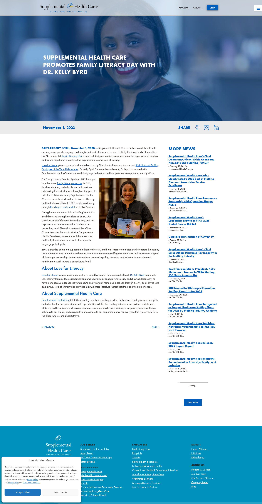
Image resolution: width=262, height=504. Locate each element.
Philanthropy (197, 457)
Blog (193, 486)
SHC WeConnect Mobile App (96, 457)
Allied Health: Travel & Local (93, 475)
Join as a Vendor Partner (144, 487)
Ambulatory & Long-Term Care (94, 491)
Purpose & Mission (200, 469)
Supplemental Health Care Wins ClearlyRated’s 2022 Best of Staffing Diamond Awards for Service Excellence (191, 180)
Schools (84, 483)
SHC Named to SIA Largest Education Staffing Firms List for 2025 (191, 289)
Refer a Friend (87, 461)
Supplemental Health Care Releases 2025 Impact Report (190, 344)
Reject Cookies (60, 492)
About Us (197, 7)
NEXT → (155, 326)
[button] (193, 402)
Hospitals (137, 453)
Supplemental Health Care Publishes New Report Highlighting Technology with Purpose (191, 327)
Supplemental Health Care (56, 300)
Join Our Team (198, 474)
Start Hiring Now (141, 449)
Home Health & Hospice (91, 479)
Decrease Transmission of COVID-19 (191, 236)
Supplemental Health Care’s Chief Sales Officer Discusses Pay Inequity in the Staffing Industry (192, 253)
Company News (199, 482)
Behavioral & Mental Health (93, 495)
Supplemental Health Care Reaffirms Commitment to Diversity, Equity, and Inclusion (192, 362)
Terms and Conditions (31, 482)
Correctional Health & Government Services (101, 487)
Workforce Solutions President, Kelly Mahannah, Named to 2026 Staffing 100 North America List (191, 272)
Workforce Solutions (142, 478)
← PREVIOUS (48, 326)
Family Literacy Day (72, 156)
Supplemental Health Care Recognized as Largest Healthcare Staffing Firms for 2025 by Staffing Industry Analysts (192, 307)
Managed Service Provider (146, 483)
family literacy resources (69, 183)
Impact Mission (199, 449)
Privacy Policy (32, 479)
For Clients (183, 7)
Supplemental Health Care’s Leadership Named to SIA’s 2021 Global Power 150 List (188, 221)
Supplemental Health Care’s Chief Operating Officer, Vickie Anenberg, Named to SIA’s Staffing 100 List (191, 159)
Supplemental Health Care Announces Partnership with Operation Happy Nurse (192, 201)
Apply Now (86, 453)
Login (212, 7)
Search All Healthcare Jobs (94, 449)
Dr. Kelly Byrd (137, 275)
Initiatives (196, 453)
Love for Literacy (50, 165)
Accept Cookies (23, 492)
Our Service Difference (203, 478)
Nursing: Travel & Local (91, 471)
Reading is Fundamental (62, 207)
